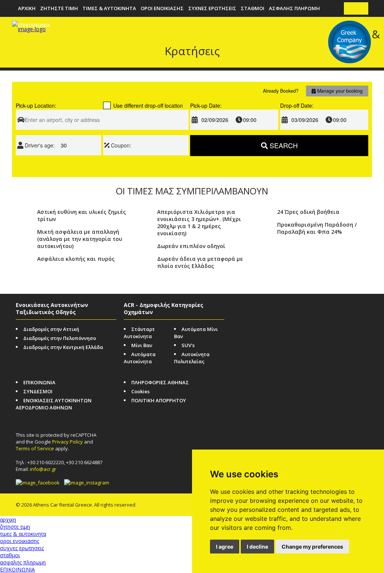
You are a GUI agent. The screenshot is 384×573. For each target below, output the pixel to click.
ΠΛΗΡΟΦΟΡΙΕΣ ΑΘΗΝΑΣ (160, 382)
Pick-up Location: (36, 105)
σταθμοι (252, 8)
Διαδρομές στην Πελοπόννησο (59, 338)
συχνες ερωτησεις (212, 8)
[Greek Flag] (361, 8)
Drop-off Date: (297, 105)
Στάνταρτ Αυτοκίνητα (139, 333)
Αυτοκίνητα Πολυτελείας (192, 358)
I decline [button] (257, 546)
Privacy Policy (67, 441)
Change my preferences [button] (312, 546)
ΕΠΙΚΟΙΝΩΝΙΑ (39, 382)
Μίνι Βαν (141, 345)
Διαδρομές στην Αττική (51, 329)
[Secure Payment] (333, 308)
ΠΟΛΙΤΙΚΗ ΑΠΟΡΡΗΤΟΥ (158, 400)
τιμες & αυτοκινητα (109, 8)
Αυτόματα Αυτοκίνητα (140, 358)
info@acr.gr (43, 469)
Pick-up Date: (206, 105)
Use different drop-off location (148, 105)
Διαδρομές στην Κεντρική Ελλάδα (63, 347)
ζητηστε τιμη (59, 8)
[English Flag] (350, 8)
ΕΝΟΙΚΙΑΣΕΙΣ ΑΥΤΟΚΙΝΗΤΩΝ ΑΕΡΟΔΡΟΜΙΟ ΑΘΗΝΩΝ (54, 404)
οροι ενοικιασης (162, 8)
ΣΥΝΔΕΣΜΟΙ (37, 391)
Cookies (140, 391)
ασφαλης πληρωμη (294, 8)
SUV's (188, 345)
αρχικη (27, 8)
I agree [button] (224, 546)
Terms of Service (35, 448)
